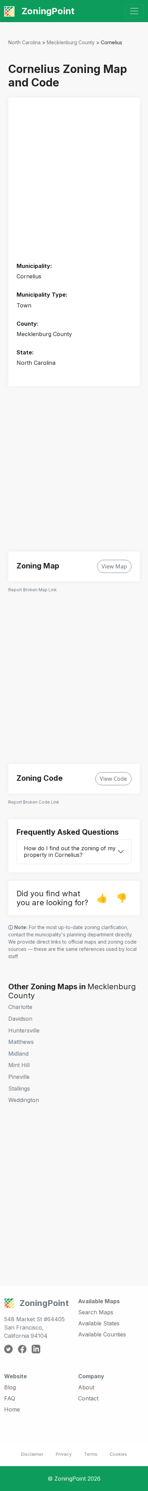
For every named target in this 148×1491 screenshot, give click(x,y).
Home (12, 1409)
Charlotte (20, 1006)
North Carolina (24, 42)
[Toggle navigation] (134, 11)
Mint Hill (19, 1065)
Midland (18, 1053)
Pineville (19, 1076)
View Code (113, 778)
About (86, 1387)
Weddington (23, 1099)
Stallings (19, 1088)
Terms (90, 1454)
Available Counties (102, 1334)
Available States (98, 1323)
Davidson (20, 1018)
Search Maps (95, 1312)
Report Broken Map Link (32, 589)
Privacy (64, 1454)
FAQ (9, 1398)
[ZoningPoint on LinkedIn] (36, 1348)
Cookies (118, 1454)
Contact (88, 1398)
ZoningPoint (47, 11)
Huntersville (24, 1030)
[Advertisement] (74, 180)
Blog (10, 1387)
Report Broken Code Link (33, 802)
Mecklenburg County (71, 42)
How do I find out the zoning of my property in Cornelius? (70, 851)
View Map (114, 566)
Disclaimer (32, 1454)
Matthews (21, 1041)
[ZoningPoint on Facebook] (22, 1348)
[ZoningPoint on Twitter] (8, 1348)
